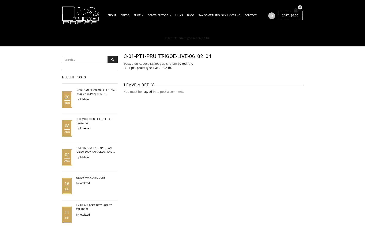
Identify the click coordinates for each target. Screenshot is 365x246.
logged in (149, 92)
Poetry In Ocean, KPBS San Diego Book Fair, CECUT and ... (96, 149)
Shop (137, 15)
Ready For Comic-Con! (90, 177)
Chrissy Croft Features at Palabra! (94, 207)
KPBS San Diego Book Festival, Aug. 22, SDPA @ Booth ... (96, 91)
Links (179, 15)
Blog (190, 15)
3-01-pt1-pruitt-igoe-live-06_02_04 (167, 56)
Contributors (158, 15)
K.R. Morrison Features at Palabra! (94, 120)
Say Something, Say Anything (219, 15)
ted (184, 64)
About (112, 15)
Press (125, 15)
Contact (251, 15)
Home (160, 38)
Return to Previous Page (283, 39)
